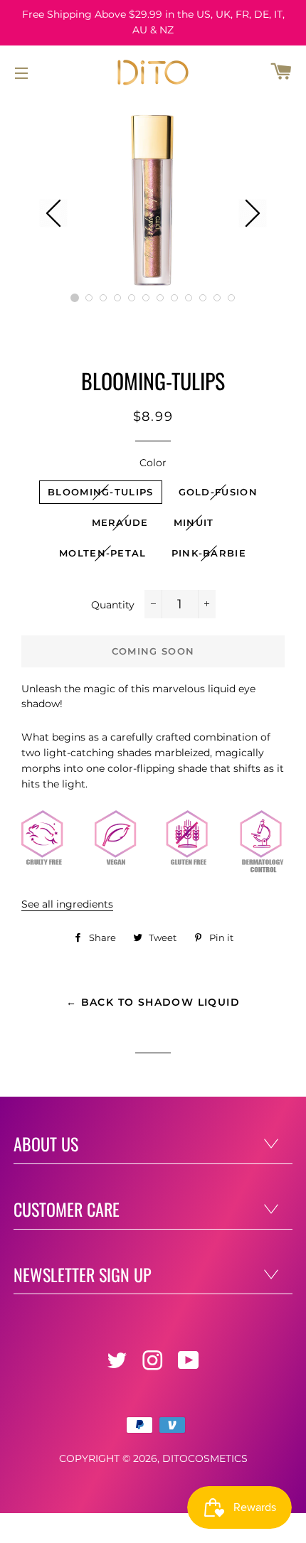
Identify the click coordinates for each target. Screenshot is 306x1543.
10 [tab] (203, 298)
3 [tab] (103, 298)
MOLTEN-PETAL (103, 553)
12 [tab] (231, 298)
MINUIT (194, 522)
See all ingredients (67, 904)
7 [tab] (160, 298)
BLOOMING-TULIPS (101, 492)
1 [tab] (75, 298)
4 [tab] (117, 298)
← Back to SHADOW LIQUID (153, 1002)
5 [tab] (132, 298)
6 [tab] (146, 298)
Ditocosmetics (205, 1458)
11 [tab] (217, 298)
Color (153, 462)
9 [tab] (188, 298)
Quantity (112, 604)
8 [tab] (174, 298)
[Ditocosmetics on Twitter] (118, 1364)
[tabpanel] (153, 199)
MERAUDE (120, 522)
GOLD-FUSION (218, 492)
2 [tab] (89, 298)
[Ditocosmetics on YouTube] (190, 1364)
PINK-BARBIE (209, 553)
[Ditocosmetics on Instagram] (153, 1364)
